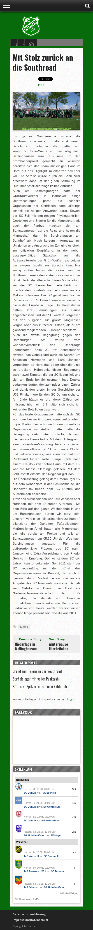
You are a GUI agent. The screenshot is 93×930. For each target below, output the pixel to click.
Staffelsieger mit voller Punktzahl (36, 679)
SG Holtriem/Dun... (35, 835)
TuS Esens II (48, 792)
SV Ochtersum (51, 806)
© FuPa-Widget (69, 893)
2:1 (74, 831)
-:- (75, 852)
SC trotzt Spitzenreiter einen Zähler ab (40, 686)
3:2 (74, 789)
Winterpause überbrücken (58, 646)
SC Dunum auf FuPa (27, 899)
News (24, 627)
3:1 (74, 816)
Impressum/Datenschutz (31, 920)
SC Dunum (30, 792)
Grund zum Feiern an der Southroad (37, 671)
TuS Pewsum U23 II (35, 871)
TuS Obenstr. (31, 887)
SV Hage (55, 835)
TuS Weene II (31, 856)
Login (70, 699)
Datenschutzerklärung (29, 914)
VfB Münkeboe (50, 820)
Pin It (41, 84)
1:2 (74, 803)
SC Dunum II (31, 806)
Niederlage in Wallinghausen (26, 646)
